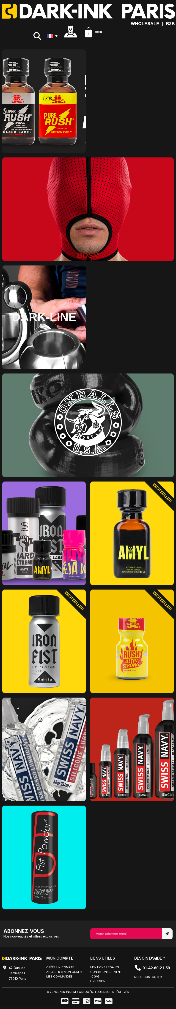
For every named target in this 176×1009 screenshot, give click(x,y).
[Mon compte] (70, 31)
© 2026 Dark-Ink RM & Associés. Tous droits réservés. (88, 992)
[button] (37, 36)
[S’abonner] (167, 933)
